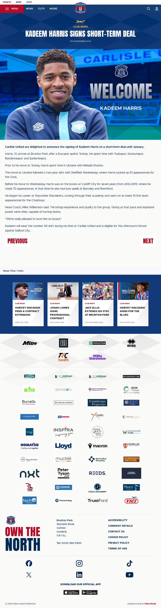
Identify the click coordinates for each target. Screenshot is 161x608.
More (53, 8)
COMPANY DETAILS (120, 526)
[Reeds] (97, 473)
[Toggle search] (148, 9)
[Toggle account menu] (157, 9)
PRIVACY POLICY (118, 543)
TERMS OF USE (117, 548)
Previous (18, 241)
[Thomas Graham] (63, 500)
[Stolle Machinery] (97, 487)
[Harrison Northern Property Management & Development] (131, 416)
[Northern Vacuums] (131, 459)
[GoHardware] (63, 417)
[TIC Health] (63, 357)
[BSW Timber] (131, 389)
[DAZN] (63, 343)
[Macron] (97, 446)
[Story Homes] (131, 487)
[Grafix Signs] (97, 416)
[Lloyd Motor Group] (63, 446)
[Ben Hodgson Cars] (131, 376)
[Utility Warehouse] (97, 357)
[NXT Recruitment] (29, 473)
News (29, 9)
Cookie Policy (118, 537)
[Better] (29, 389)
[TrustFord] (97, 500)
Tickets (7, 2)
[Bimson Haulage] (63, 389)
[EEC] (131, 402)
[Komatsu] (29, 446)
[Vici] (131, 500)
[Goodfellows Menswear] (29, 416)
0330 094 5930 (69, 543)
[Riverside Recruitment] (131, 473)
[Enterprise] (97, 343)
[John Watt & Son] (97, 432)
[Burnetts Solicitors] (29, 402)
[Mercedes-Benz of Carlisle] (29, 459)
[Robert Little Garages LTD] (29, 487)
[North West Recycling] (97, 459)
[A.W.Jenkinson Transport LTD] (63, 376)
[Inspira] (63, 432)
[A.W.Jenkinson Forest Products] (97, 376)
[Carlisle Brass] (63, 402)
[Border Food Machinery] (97, 389)
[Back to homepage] (80, 8)
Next (148, 241)
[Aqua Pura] (29, 376)
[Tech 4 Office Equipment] (29, 500)
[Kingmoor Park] (131, 432)
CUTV (29, 2)
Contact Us (116, 531)
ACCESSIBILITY (118, 520)
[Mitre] (29, 343)
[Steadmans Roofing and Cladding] (63, 487)
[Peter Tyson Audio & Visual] (63, 473)
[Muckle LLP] (63, 459)
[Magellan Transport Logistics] (131, 446)
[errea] (131, 343)
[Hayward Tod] (29, 432)
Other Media (150, 604)
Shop (18, 2)
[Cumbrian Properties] (97, 402)
